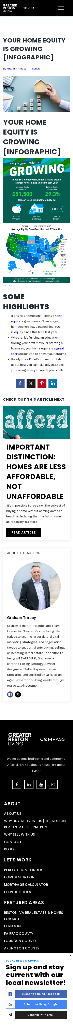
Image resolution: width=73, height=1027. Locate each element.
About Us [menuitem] (12, 813)
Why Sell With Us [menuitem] (19, 834)
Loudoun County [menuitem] (20, 940)
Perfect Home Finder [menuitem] (23, 869)
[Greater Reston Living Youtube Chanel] (41, 784)
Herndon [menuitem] (12, 926)
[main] (36, 360)
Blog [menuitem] (9, 849)
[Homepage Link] (20, 7)
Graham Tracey (16, 68)
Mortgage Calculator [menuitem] (26, 884)
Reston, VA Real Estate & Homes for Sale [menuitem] (33, 915)
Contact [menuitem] (12, 841)
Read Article (24, 532)
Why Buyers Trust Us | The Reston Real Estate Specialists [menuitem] (35, 824)
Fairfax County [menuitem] (18, 933)
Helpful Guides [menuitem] (17, 892)
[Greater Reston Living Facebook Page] (16, 784)
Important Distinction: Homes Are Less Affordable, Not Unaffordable (36, 471)
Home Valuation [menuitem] (19, 877)
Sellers (36, 68)
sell (27, 359)
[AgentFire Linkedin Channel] (28, 784)
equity (18, 332)
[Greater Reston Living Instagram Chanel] (53, 784)
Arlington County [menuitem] (21, 948)
